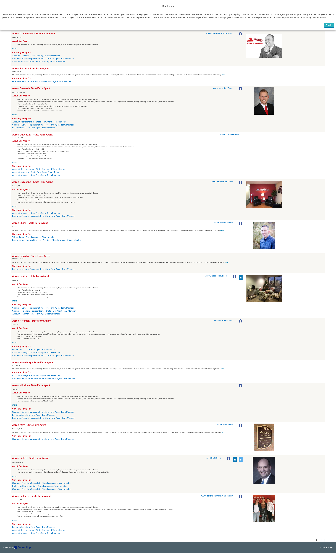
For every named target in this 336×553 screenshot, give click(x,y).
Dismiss (329, 25)
